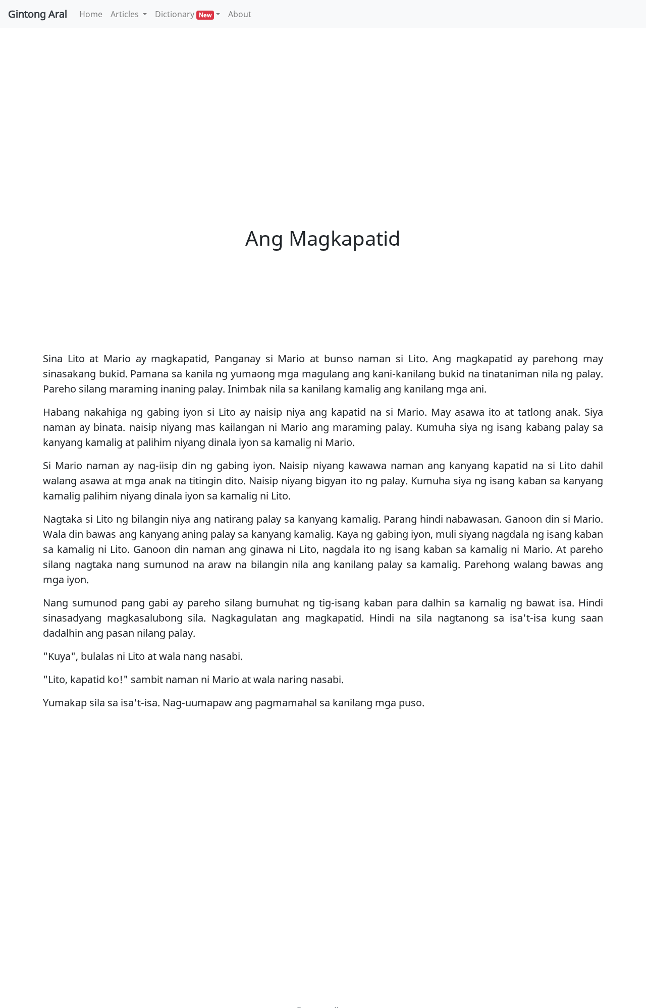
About (239, 14)
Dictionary (183, 14)
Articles (126, 14)
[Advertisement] (323, 111)
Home (92, 14)
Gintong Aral (37, 14)
